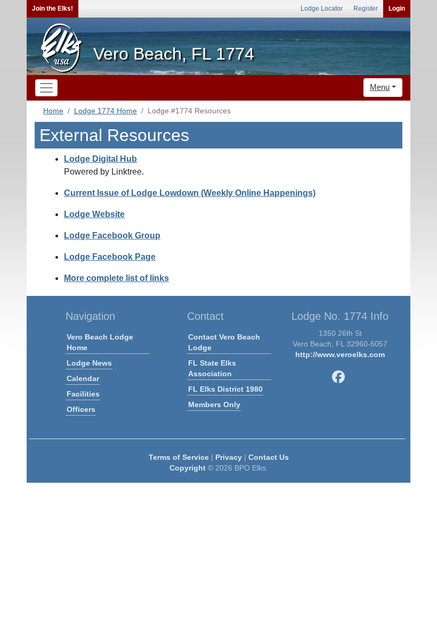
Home (53, 110)
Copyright (187, 468)
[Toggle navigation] (46, 87)
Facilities (83, 394)
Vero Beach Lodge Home (100, 342)
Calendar (83, 378)
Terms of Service (179, 457)
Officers (81, 409)
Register (365, 8)
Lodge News (89, 363)
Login (397, 8)
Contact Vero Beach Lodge (224, 342)
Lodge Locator (322, 8)
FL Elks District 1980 (225, 389)
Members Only (214, 404)
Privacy (228, 457)
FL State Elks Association (212, 368)
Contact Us (268, 457)
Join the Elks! (52, 8)
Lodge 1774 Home (105, 110)
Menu (380, 87)
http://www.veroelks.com (340, 354)
